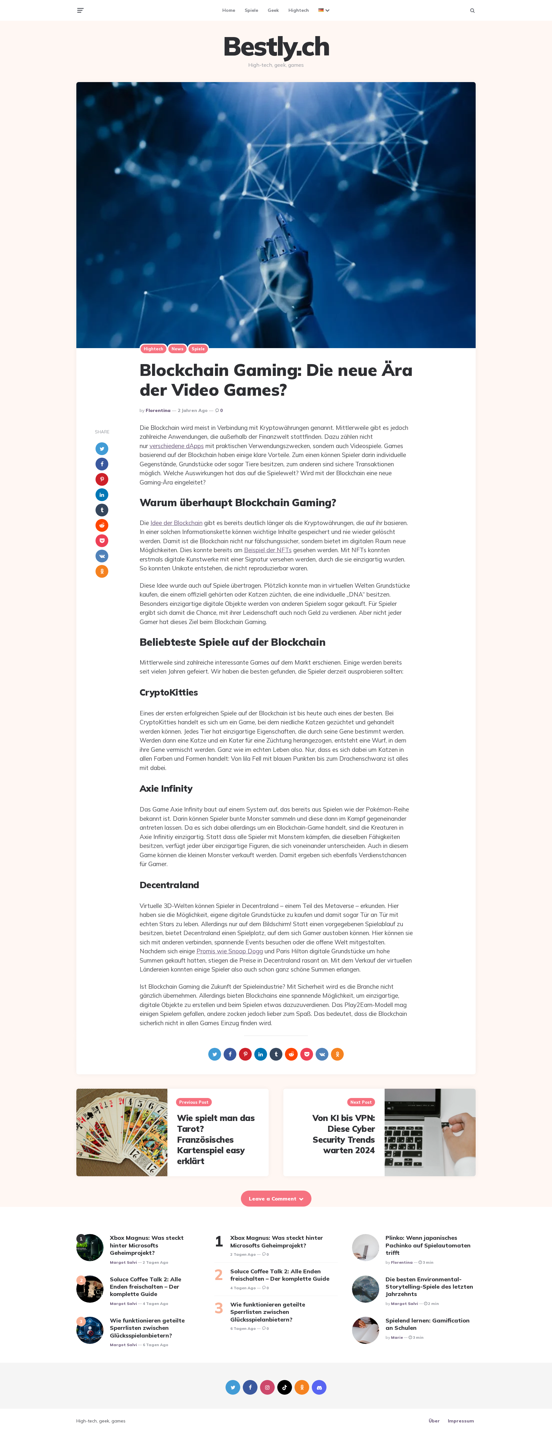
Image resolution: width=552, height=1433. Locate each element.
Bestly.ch (276, 46)
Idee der (162, 523)
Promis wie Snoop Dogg (229, 951)
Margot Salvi (123, 1262)
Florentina (158, 410)
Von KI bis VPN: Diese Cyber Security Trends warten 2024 (343, 1134)
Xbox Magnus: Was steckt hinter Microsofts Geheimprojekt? (147, 1245)
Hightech (298, 10)
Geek (273, 10)
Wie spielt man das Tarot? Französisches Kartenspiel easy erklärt (216, 1139)
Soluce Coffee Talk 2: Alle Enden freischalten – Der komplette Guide (145, 1287)
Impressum (461, 1421)
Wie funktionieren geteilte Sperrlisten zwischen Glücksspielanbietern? (147, 1328)
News (177, 348)
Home (228, 10)
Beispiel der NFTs (268, 550)
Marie (397, 1337)
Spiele (251, 10)
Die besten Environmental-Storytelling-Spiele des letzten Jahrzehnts (429, 1287)
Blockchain (188, 523)
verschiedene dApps (177, 446)
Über (434, 1421)
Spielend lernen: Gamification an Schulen (428, 1324)
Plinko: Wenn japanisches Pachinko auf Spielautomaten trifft (428, 1245)
